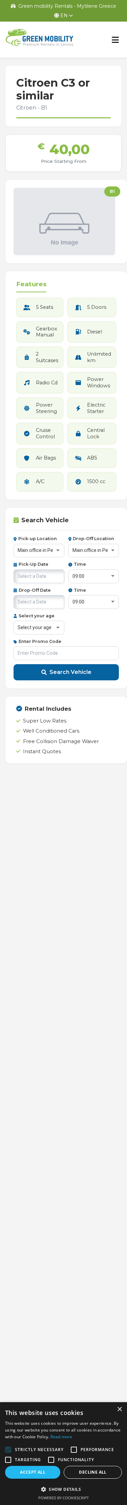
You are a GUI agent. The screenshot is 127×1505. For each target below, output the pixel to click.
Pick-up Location (37, 538)
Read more (61, 1437)
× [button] (119, 1409)
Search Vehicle (70, 672)
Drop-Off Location (93, 538)
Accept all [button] (32, 1472)
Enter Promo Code (40, 641)
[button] (63, 1489)
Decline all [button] (92, 1472)
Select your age (37, 615)
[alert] (63, 1453)
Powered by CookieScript (63, 1497)
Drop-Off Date (35, 590)
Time (80, 564)
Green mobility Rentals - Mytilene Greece (67, 6)
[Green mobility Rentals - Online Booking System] (39, 39)
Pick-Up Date (33, 564)
